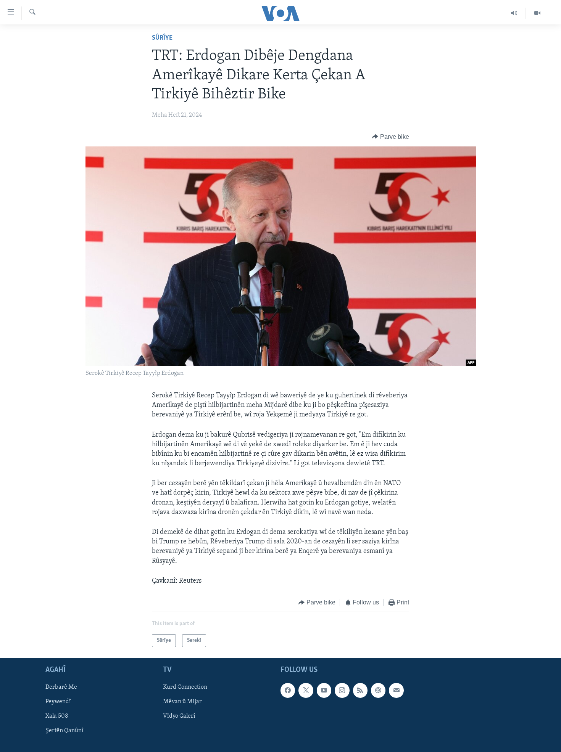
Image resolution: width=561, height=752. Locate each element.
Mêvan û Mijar (182, 702)
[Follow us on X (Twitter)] (305, 690)
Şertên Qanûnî (64, 731)
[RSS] (360, 690)
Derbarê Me (61, 688)
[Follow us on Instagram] (342, 690)
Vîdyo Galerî (179, 716)
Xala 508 (56, 716)
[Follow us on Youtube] (324, 690)
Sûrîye (162, 38)
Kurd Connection (185, 688)
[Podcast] (378, 690)
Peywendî (58, 702)
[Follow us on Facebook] (287, 690)
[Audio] (514, 13)
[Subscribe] (396, 690)
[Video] (537, 13)
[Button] (390, 137)
